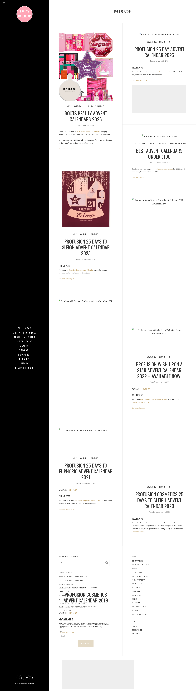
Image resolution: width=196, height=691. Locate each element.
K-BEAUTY (136, 569)
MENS (134, 599)
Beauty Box (24, 328)
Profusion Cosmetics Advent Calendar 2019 (86, 597)
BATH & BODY (137, 595)
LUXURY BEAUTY (139, 607)
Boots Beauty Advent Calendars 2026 (86, 116)
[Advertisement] (159, 99)
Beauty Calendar (27, 684)
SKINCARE (136, 591)
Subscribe (86, 643)
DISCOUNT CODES (139, 614)
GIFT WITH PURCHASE (141, 565)
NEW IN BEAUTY (138, 572)
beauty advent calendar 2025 (160, 72)
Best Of (165, 143)
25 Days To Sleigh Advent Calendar (80, 270)
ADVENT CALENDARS (140, 576)
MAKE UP (136, 588)
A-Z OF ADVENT (25, 341)
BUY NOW (73, 613)
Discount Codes (24, 367)
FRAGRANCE (137, 584)
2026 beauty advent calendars (88, 131)
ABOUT (135, 626)
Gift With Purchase (24, 332)
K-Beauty (24, 359)
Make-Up (24, 345)
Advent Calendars (24, 337)
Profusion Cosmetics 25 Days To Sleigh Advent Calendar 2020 (159, 500)
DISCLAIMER (137, 630)
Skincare (24, 350)
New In (24, 363)
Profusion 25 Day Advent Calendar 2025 (159, 52)
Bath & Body (90, 106)
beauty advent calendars (163, 169)
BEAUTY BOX (137, 561)
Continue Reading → (66, 149)
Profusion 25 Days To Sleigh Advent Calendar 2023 (86, 247)
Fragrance (24, 354)
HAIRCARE (136, 603)
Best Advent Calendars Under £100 (159, 153)
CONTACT (136, 634)
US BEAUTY (136, 610)
